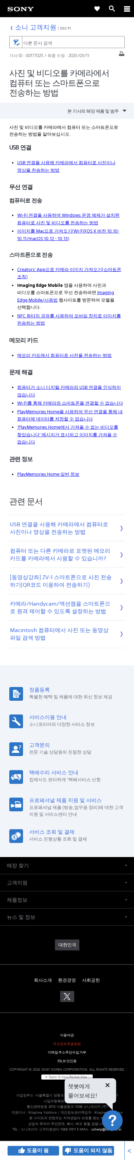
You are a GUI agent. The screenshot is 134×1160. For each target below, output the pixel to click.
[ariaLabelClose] (127, 8)
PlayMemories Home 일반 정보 (48, 474)
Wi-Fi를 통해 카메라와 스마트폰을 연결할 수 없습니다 (70, 403)
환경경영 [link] (67, 980)
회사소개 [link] (43, 980)
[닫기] (107, 1086)
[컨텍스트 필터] (15, 42)
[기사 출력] (122, 55)
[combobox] (67, 42)
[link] (20, 8)
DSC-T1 (65, 28)
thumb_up (21, 1151)
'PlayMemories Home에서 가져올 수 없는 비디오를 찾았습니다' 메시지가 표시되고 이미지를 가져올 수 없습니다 (67, 434)
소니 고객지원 (35, 27)
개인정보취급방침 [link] (67, 1043)
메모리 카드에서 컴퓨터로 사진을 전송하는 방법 (64, 355)
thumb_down (68, 1151)
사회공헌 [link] (91, 980)
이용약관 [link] (67, 1035)
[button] (120, 1137)
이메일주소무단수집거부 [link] (67, 1052)
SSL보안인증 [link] (67, 1060)
